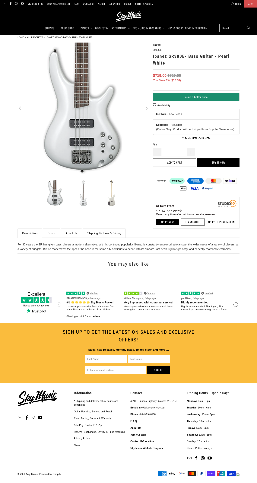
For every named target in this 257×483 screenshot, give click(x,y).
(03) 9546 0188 (147, 414)
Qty (155, 144)
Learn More (193, 222)
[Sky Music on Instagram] (16, 3)
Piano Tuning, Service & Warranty (92, 418)
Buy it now (218, 162)
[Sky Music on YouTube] (22, 3)
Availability (163, 105)
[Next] (146, 108)
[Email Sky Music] (4, 3)
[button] (51, 28)
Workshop (88, 3)
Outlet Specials (144, 3)
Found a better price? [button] (196, 96)
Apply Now (167, 222)
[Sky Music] (128, 16)
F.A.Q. (76, 3)
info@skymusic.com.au (151, 407)
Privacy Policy (82, 438)
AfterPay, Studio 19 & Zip (88, 425)
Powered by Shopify (50, 474)
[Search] (248, 28)
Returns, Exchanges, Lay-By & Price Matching (99, 431)
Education (114, 3)
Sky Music (32, 474)
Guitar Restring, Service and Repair (93, 411)
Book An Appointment (58, 3)
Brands (128, 3)
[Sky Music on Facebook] (10, 3)
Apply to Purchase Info (222, 222)
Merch (101, 3)
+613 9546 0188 (35, 3)
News (77, 445)
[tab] (29, 233)
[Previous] (20, 108)
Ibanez (157, 44)
